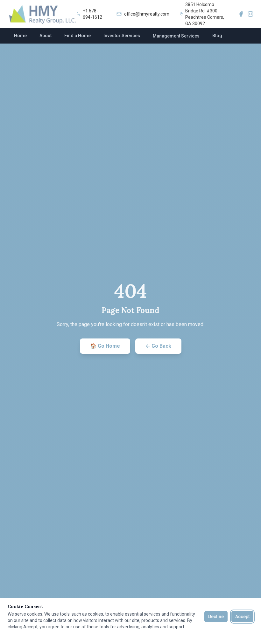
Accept (242, 616)
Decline (216, 616)
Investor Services (121, 35)
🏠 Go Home (105, 346)
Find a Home (77, 35)
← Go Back (158, 346)
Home (20, 35)
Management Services (176, 35)
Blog (217, 35)
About (45, 35)
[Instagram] (250, 14)
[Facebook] (241, 14)
